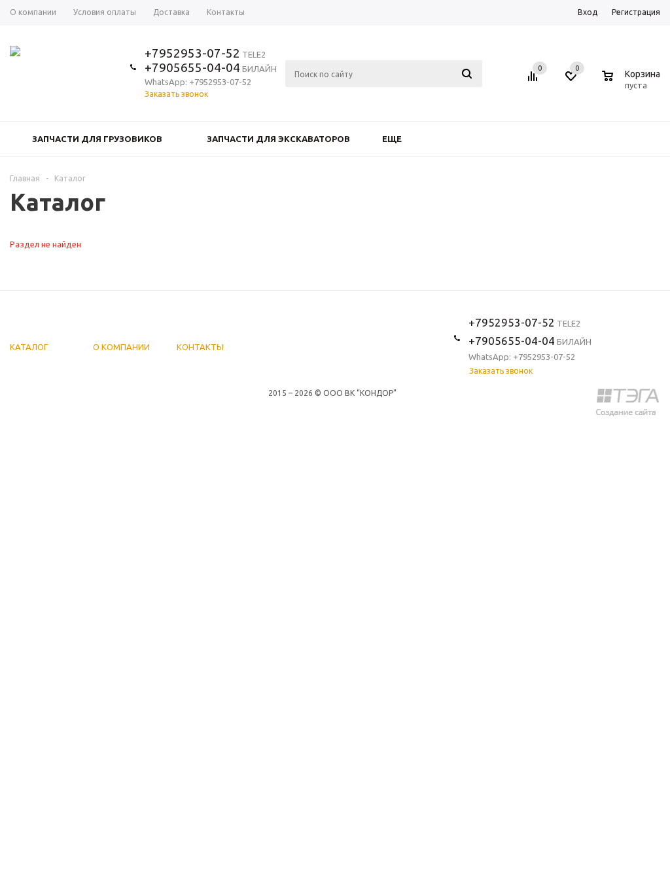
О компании (121, 346)
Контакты (200, 346)
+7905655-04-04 (192, 67)
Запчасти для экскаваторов (278, 138)
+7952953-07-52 (192, 53)
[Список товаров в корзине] (632, 83)
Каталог (29, 346)
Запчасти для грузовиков (97, 138)
